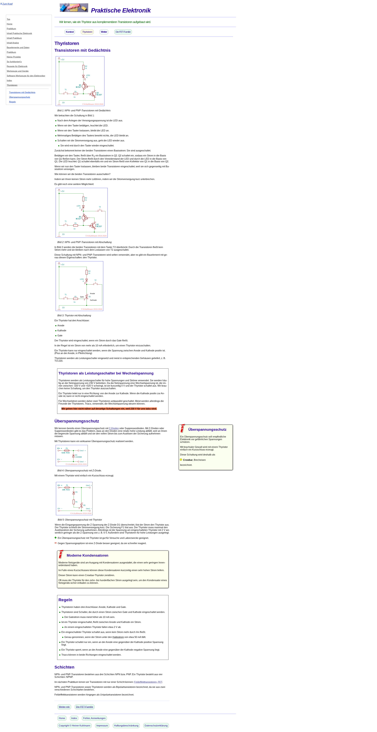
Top (8, 19)
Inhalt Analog (13, 43)
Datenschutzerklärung (156, 725)
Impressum (102, 725)
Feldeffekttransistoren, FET (148, 682)
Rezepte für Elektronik (17, 66)
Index (9, 80)
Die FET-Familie (123, 32)
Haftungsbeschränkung (126, 725)
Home (9, 24)
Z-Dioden (114, 428)
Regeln (12, 102)
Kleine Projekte (14, 57)
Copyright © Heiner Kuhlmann (74, 725)
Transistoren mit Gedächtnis (22, 92)
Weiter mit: (64, 707)
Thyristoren (12, 85)
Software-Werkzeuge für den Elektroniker (26, 76)
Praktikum (11, 28)
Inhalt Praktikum (14, 38)
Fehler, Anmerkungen (94, 718)
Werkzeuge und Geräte (18, 71)
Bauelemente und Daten (18, 47)
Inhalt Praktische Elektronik (19, 33)
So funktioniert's (14, 61)
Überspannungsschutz (19, 97)
